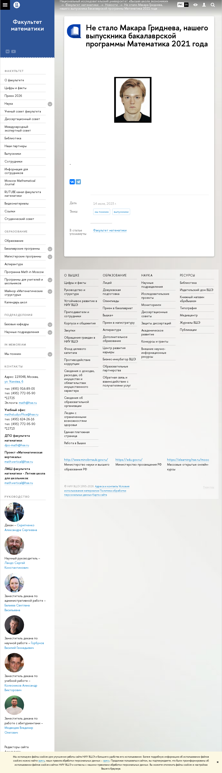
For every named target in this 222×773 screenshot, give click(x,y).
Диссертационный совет (22, 119)
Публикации (188, 330)
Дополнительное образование (115, 339)
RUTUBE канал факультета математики (23, 194)
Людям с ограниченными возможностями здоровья (75, 419)
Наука (9, 103)
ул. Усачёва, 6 (14, 381)
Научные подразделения (152, 285)
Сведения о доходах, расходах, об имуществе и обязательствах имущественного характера (79, 381)
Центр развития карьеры (114, 350)
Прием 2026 (13, 96)
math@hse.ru (28, 403)
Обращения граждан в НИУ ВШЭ (79, 339)
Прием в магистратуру (119, 322)
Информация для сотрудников (16, 171)
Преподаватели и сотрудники (76, 314)
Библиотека (13, 138)
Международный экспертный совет (18, 128)
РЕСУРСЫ (187, 275)
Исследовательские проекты (155, 296)
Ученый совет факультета (23, 111)
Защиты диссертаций (156, 323)
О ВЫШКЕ (72, 275)
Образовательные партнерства (115, 368)
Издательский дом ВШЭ (196, 290)
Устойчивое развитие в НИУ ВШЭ (80, 303)
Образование (14, 241)
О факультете (14, 80)
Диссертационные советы (154, 314)
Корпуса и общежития (80, 323)
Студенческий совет (19, 219)
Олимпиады (111, 301)
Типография (188, 308)
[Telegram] (78, 181)
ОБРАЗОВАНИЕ (115, 275)
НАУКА (147, 275)
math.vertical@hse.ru (19, 462)
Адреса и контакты (106, 486)
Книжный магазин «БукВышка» (192, 299)
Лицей (107, 283)
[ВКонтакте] (72, 181)
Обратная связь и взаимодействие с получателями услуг (117, 381)
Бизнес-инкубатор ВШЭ (119, 359)
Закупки (69, 330)
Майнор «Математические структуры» (24, 293)
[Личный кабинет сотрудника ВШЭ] (204, 5)
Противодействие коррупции (77, 362)
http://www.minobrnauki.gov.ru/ (86, 460)
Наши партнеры (16, 146)
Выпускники (13, 153)
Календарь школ (16, 302)
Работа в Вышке (75, 443)
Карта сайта (99, 495)
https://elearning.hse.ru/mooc (188, 460)
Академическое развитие (152, 332)
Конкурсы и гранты (154, 341)
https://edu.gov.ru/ (129, 460)
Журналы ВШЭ (190, 322)
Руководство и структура (74, 292)
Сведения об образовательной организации (76, 402)
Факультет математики (27, 25)
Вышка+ (108, 315)
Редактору (208, 487)
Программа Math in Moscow (24, 272)
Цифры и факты (15, 88)
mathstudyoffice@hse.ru (21, 414)
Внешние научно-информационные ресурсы (153, 353)
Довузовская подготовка (112, 292)
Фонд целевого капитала (75, 351)
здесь (41, 760)
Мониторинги (151, 305)
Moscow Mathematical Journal (20, 182)
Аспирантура (14, 264)
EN (186, 4)
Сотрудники (13, 161)
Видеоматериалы (17, 203)
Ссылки (10, 211)
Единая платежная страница (77, 434)
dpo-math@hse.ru (17, 445)
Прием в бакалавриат (118, 308)
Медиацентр (189, 315)
